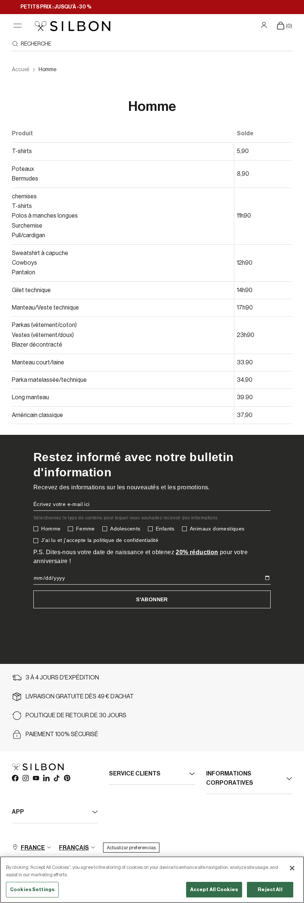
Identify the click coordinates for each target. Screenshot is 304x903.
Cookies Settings (32, 889)
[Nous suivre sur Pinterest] (67, 778)
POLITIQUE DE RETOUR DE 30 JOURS (76, 715)
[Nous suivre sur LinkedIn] (46, 778)
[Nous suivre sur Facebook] (15, 778)
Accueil (20, 69)
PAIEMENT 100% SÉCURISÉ (62, 734)
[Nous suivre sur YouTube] (36, 778)
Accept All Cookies (214, 889)
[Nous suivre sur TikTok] (56, 778)
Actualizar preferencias (131, 847)
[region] (152, 879)
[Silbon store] (72, 26)
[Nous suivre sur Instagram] (25, 778)
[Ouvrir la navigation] (17, 26)
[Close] (292, 868)
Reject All (270, 889)
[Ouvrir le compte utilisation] (265, 25)
